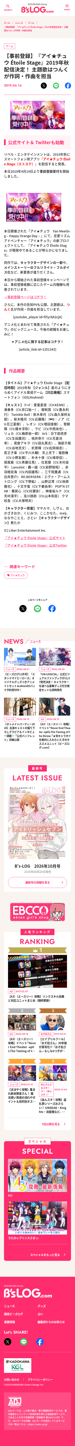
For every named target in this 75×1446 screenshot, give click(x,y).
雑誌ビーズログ (13, 1314)
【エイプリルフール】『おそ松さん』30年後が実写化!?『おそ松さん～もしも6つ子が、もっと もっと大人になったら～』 (53, 1045)
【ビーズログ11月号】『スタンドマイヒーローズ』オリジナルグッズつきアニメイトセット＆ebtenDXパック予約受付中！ (19, 682)
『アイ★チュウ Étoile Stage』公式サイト (35, 538)
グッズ (42, 1306)
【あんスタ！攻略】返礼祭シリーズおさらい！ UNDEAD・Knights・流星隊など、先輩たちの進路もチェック (52, 1105)
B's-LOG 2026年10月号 (37, 866)
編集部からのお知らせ (51, 1322)
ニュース (19, 22)
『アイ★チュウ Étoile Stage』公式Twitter (35, 545)
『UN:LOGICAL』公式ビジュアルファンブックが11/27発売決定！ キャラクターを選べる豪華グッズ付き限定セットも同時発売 (54, 682)
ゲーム (31, 22)
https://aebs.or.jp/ (38, 1424)
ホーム (7, 22)
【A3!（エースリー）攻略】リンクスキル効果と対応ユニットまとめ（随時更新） (36, 998)
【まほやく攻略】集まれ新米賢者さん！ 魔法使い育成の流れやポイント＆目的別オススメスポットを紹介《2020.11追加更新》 (22, 1095)
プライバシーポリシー (40, 1379)
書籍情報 (9, 1322)
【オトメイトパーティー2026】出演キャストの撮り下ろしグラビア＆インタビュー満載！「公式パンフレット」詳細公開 (19, 731)
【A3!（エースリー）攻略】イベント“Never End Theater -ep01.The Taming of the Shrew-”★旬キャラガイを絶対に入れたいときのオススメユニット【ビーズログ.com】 (55, 735)
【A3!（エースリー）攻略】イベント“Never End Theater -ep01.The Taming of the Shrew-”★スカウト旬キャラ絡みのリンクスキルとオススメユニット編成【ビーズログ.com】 (22, 1045)
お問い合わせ (11, 1379)
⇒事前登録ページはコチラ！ (25, 297)
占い (40, 1314)
